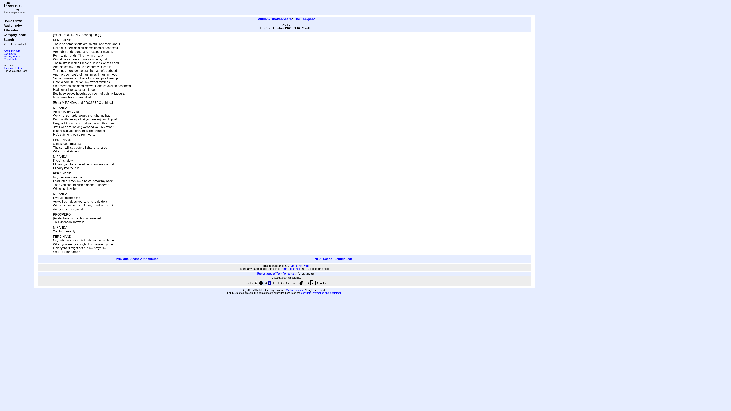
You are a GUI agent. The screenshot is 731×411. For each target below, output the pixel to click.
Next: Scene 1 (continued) (333, 258)
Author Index (12, 25)
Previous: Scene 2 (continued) (137, 258)
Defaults (321, 283)
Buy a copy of (275, 273)
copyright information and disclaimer (321, 293)
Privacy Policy (12, 56)
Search (8, 39)
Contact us (10, 53)
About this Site (12, 50)
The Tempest (304, 19)
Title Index (10, 30)
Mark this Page (299, 265)
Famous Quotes (13, 68)
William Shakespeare (275, 19)
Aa (282, 283)
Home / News (12, 21)
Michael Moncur (294, 290)
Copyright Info (11, 59)
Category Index (14, 35)
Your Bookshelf (14, 44)
